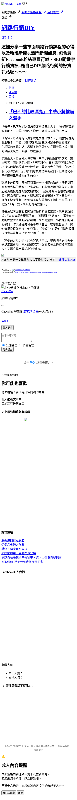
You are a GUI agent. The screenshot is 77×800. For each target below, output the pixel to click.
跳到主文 (7, 37)
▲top (4, 320)
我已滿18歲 (9, 793)
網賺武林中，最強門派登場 (18, 553)
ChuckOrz (7, 291)
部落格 (13, 92)
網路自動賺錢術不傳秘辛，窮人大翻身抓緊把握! (31, 557)
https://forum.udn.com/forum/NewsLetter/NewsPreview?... (37, 272)
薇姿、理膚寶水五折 (14, 549)
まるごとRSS (67, 259)
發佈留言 (7, 349)
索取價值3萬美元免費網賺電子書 (22, 561)
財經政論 (31, 80)
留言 (35, 311)
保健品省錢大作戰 (12, 544)
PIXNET (17, 746)
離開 (20, 793)
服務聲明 (38, 750)
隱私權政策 (63, 746)
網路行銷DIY (18, 28)
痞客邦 (27, 311)
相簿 (11, 87)
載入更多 (7, 327)
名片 (11, 96)
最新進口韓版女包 (12, 540)
